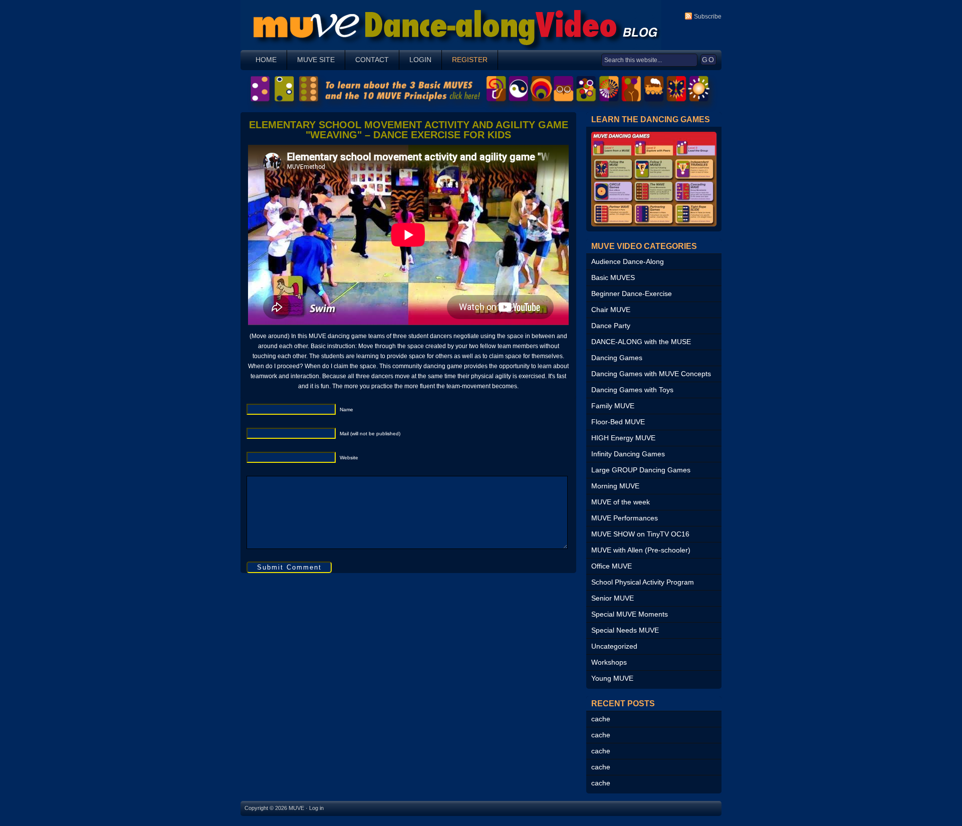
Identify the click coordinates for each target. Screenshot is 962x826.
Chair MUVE (610, 310)
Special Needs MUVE (625, 630)
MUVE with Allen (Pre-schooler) (640, 550)
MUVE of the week (620, 502)
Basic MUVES (613, 277)
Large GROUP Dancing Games (640, 470)
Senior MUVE (612, 598)
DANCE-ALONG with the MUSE (641, 342)
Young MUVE (612, 678)
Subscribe (708, 16)
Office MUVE (611, 566)
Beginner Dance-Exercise (631, 294)
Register (470, 60)
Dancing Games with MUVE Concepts (651, 374)
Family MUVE (612, 406)
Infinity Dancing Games (628, 454)
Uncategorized (614, 646)
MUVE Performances (624, 518)
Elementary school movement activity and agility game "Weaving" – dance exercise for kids (408, 129)
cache (600, 719)
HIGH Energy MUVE (623, 438)
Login (420, 60)
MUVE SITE (316, 60)
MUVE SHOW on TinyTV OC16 (640, 534)
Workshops (609, 662)
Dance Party (610, 326)
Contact (372, 60)
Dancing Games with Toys (632, 390)
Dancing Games (616, 358)
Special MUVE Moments (629, 614)
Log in (316, 808)
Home (266, 60)
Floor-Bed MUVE (618, 422)
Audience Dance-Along (627, 261)
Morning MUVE (615, 486)
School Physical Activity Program (642, 582)
